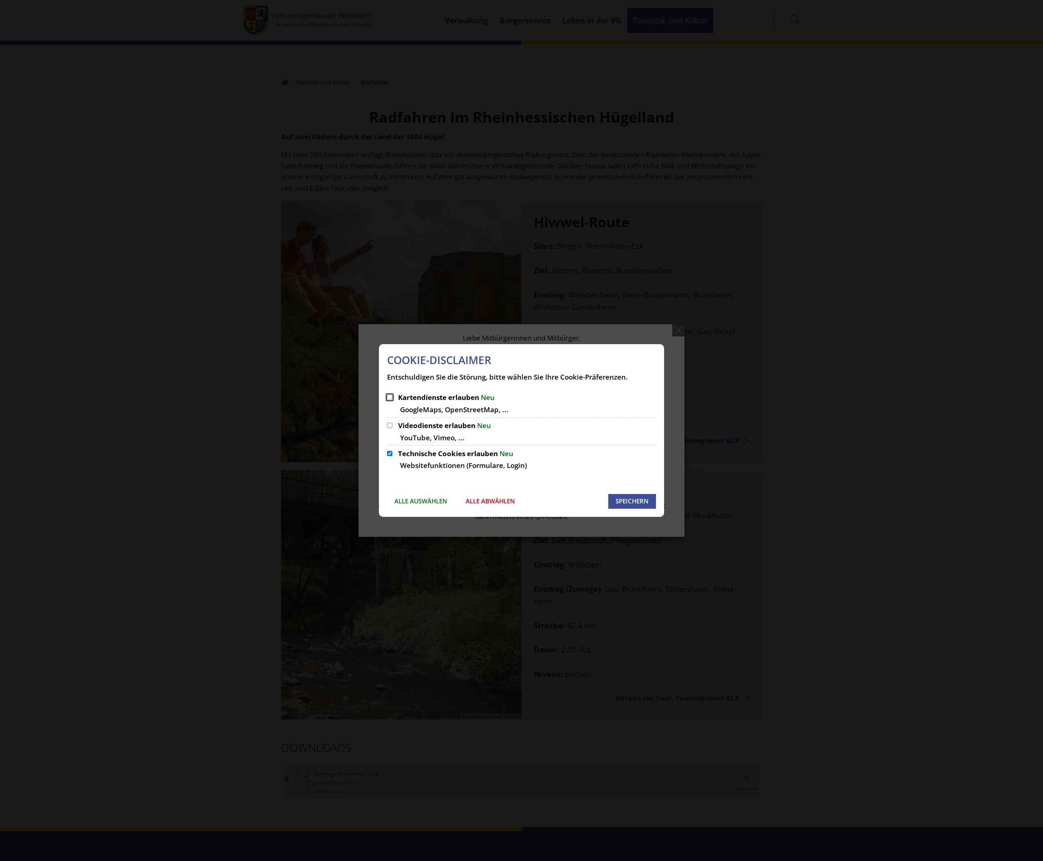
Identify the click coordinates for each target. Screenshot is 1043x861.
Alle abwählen (490, 501)
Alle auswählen (420, 501)
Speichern (632, 501)
